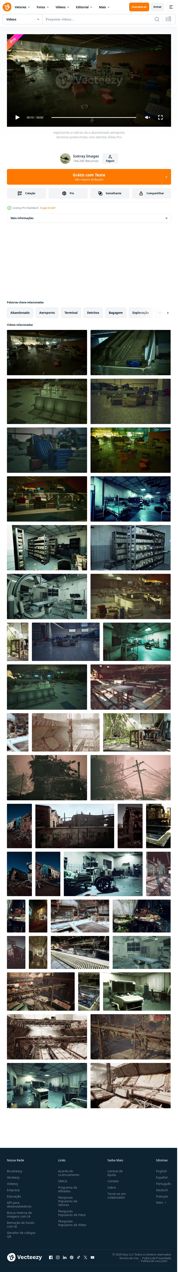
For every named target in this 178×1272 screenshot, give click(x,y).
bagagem (116, 311)
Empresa (13, 1188)
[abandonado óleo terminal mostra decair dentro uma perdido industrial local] (131, 1083)
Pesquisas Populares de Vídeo (66, 1223)
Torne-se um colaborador (115, 1194)
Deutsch (159, 1188)
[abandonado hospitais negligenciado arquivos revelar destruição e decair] (47, 546)
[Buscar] (157, 19)
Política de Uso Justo (151, 1259)
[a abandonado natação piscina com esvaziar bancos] (131, 685)
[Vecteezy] (7, 7)
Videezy (12, 1182)
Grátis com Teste (89, 176)
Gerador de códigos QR (21, 1233)
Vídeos (61, 7)
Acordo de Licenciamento (67, 1171)
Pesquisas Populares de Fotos (71, 1211)
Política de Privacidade (153, 1256)
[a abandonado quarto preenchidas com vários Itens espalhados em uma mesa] (16, 914)
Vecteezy (13, 1175)
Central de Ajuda (113, 1171)
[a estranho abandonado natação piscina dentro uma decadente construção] (80, 950)
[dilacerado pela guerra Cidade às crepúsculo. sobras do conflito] (16, 950)
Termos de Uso (125, 1256)
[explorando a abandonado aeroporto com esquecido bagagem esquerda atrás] (131, 350)
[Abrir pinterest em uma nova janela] (71, 1255)
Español (158, 1175)
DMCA (61, 1179)
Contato (111, 1179)
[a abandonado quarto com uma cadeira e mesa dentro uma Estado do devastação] (17, 640)
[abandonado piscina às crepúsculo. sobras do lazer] (158, 824)
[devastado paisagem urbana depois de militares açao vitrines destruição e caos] (131, 776)
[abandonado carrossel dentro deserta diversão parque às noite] (38, 914)
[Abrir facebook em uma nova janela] (51, 1255)
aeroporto (47, 311)
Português (160, 1182)
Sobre (110, 1185)
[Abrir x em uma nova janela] (85, 1255)
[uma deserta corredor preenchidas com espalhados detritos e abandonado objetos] (38, 950)
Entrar (157, 7)
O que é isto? (47, 208)
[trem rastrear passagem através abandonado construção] (158, 872)
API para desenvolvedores (19, 1202)
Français (159, 1194)
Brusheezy (14, 1169)
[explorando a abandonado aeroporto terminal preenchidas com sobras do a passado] (47, 685)
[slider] (94, 117)
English (158, 1169)
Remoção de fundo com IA (20, 1222)
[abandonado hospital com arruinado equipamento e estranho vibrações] (137, 640)
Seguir (110, 161)
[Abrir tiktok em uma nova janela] (78, 1255)
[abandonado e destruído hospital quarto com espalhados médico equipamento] (47, 1083)
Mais (102, 7)
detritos (93, 311)
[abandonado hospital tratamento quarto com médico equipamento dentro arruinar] (142, 950)
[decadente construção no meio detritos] (130, 824)
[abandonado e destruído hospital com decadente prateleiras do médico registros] (131, 546)
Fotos (41, 7)
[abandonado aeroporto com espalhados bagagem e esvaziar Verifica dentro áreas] (47, 497)
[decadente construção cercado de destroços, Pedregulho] (47, 872)
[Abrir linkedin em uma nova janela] (64, 1255)
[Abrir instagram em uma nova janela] (57, 1255)
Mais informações (22, 216)
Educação (14, 1194)
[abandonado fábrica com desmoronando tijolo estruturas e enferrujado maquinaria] (41, 990)
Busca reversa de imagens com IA (19, 1212)
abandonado (20, 311)
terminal (70, 311)
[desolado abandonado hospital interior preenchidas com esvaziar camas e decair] (131, 497)
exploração (140, 311)
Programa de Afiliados (66, 1187)
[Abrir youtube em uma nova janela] (92, 1255)
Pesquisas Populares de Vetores (66, 1199)
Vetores (20, 7)
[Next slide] (161, 311)
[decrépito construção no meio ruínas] (19, 872)
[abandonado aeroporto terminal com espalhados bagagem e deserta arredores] (66, 640)
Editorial (82, 7)
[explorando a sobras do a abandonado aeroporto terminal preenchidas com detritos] (47, 350)
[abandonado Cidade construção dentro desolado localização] (19, 824)
